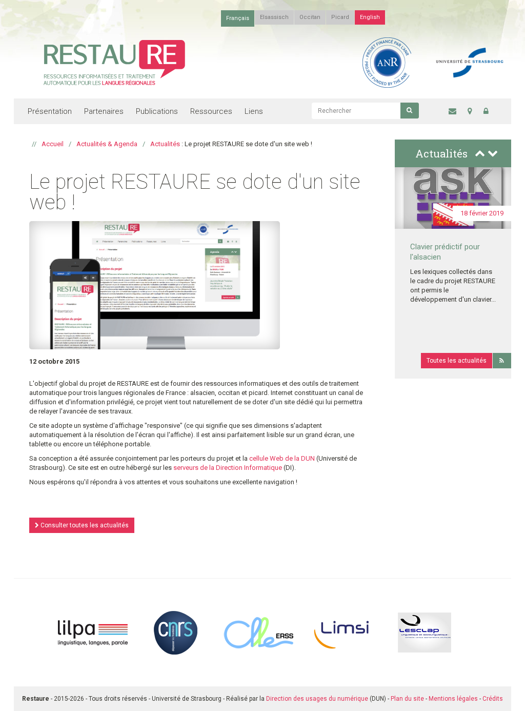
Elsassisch (274, 17)
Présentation (50, 111)
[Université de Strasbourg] (469, 62)
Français (237, 18)
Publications (157, 111)
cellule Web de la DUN (282, 458)
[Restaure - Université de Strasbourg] (114, 62)
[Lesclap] (424, 632)
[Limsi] (342, 632)
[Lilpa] (93, 632)
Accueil (53, 144)
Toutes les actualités (457, 360)
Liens (254, 111)
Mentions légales (453, 698)
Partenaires (104, 111)
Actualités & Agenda (106, 144)
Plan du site (407, 698)
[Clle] (258, 632)
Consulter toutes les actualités (84, 525)
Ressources (211, 111)
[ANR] (386, 62)
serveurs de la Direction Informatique (227, 467)
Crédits (492, 698)
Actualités (165, 144)
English (370, 17)
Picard (340, 17)
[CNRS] (175, 632)
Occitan (309, 17)
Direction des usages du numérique (317, 698)
